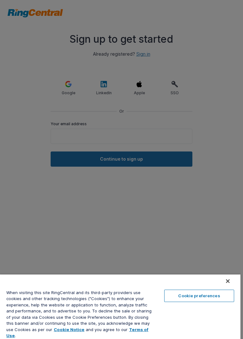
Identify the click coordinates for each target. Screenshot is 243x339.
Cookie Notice (69, 329)
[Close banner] (228, 281)
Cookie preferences (199, 295)
